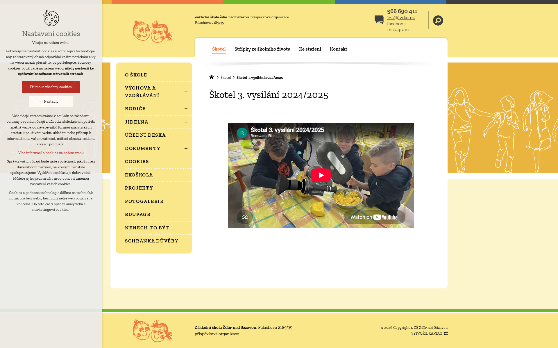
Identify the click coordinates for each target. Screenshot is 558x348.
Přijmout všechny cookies (51, 87)
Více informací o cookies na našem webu (51, 153)
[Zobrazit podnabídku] (186, 75)
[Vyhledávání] (438, 20)
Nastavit (51, 101)
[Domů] (213, 76)
